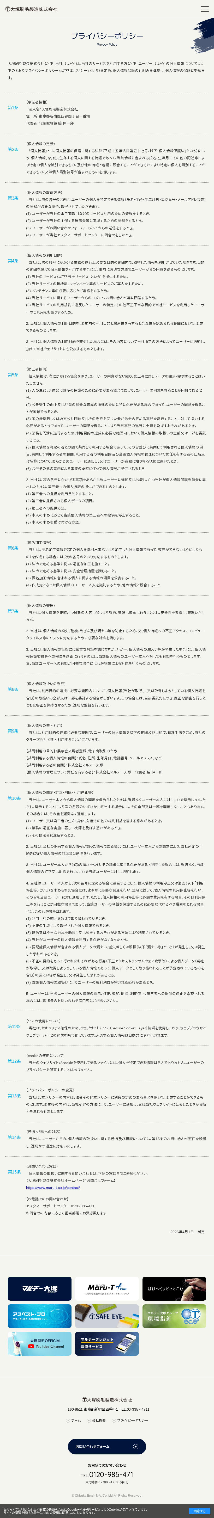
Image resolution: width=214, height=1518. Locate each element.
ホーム (76, 1420)
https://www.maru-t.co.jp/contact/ (53, 1188)
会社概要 (99, 1420)
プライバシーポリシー (132, 1420)
